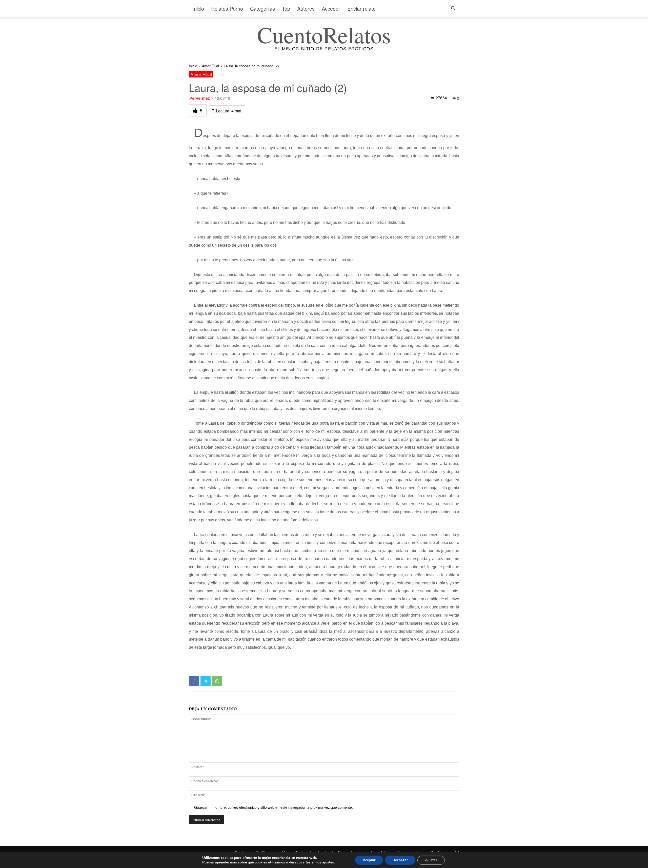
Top (286, 8)
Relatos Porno (227, 8)
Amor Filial (210, 65)
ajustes (328, 862)
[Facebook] (194, 681)
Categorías (262, 8)
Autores (306, 8)
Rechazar (400, 860)
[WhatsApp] (217, 681)
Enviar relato (361, 8)
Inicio (198, 8)
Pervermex (199, 98)
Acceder (331, 8)
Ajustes (431, 860)
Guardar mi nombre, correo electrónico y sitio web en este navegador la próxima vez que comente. (273, 807)
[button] (453, 9)
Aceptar (369, 860)
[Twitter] (205, 681)
